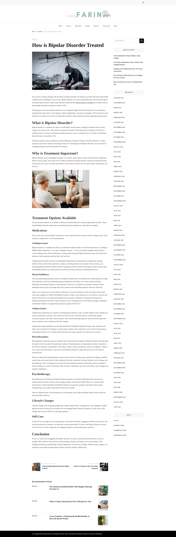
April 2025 (117, 107)
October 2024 (119, 137)
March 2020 (118, 392)
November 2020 (119, 367)
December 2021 (119, 304)
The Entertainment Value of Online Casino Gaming (127, 57)
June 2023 (117, 215)
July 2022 (117, 269)
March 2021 (118, 348)
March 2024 (118, 171)
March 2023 (118, 230)
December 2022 (119, 245)
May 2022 (117, 279)
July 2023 (117, 210)
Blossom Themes (83, 534)
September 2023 (120, 201)
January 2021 (119, 358)
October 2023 (119, 196)
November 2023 (119, 191)
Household (78, 26)
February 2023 (119, 235)
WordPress (99, 534)
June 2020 (117, 382)
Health (87, 26)
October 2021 (119, 313)
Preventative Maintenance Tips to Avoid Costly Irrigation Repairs (128, 63)
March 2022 (118, 289)
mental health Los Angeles (84, 102)
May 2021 (117, 338)
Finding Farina (47, 534)
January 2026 (119, 98)
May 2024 (117, 161)
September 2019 (120, 397)
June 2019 (117, 407)
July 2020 (117, 377)
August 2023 (118, 206)
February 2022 (119, 294)
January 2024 (119, 181)
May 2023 (117, 220)
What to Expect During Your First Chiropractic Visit (70, 501)
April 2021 (117, 343)
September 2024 (120, 142)
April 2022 (117, 284)
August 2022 (118, 264)
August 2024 (118, 147)
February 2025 (119, 117)
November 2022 (119, 250)
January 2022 (119, 299)
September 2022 (120, 260)
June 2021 (117, 333)
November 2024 (119, 132)
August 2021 (118, 323)
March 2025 (118, 112)
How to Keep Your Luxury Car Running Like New (128, 83)
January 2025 (119, 122)
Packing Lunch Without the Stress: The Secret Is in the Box (128, 70)
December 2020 (119, 363)
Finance (68, 26)
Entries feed (119, 425)
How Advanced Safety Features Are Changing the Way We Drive (128, 76)
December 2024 (119, 127)
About (115, 26)
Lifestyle (96, 26)
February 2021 (119, 353)
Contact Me (106, 26)
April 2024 (117, 166)
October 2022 (119, 255)
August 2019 (118, 402)
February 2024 (119, 176)
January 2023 (119, 240)
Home (60, 26)
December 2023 (119, 186)
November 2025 (119, 102)
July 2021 (117, 328)
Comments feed (120, 430)
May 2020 (117, 387)
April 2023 (117, 225)
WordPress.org (120, 435)
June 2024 (117, 156)
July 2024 (117, 152)
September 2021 (120, 318)
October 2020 (119, 372)
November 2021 (119, 309)
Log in (116, 420)
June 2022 (117, 274)
